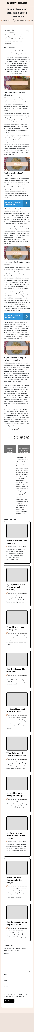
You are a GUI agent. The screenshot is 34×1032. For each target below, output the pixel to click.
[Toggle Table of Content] (26, 30)
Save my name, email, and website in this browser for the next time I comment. (15, 995)
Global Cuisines (14, 429)
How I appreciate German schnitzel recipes (14, 880)
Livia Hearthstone (21, 20)
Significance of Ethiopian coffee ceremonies (13, 42)
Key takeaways (10, 32)
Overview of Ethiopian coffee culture (15, 39)
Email (6, 980)
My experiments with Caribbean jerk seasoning (15, 587)
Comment (7, 953)
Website (6, 986)
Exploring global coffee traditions (14, 37)
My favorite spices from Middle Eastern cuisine (15, 835)
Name (6, 974)
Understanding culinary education (14, 34)
